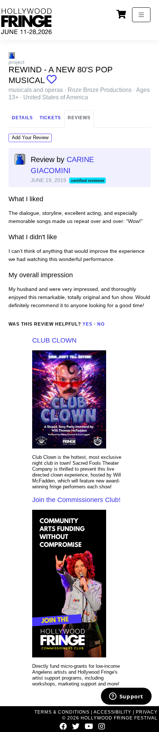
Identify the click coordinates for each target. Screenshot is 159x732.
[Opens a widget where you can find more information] (126, 697)
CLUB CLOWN (54, 340)
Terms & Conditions (61, 712)
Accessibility (112, 712)
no (101, 324)
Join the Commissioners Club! (76, 500)
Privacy (147, 712)
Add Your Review (30, 137)
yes (87, 324)
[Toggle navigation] (141, 14)
